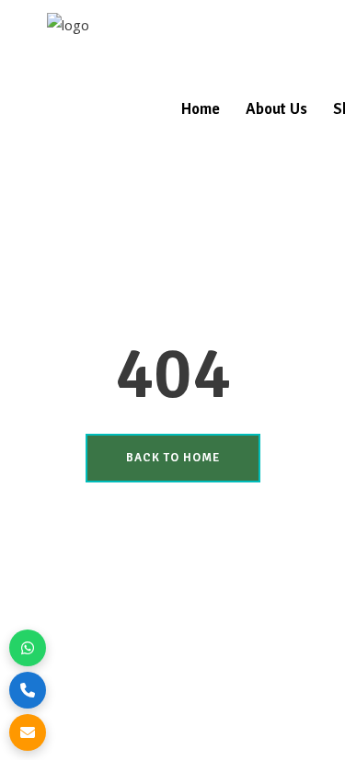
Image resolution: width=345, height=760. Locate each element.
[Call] (27, 690)
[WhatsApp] (27, 648)
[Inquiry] (27, 732)
